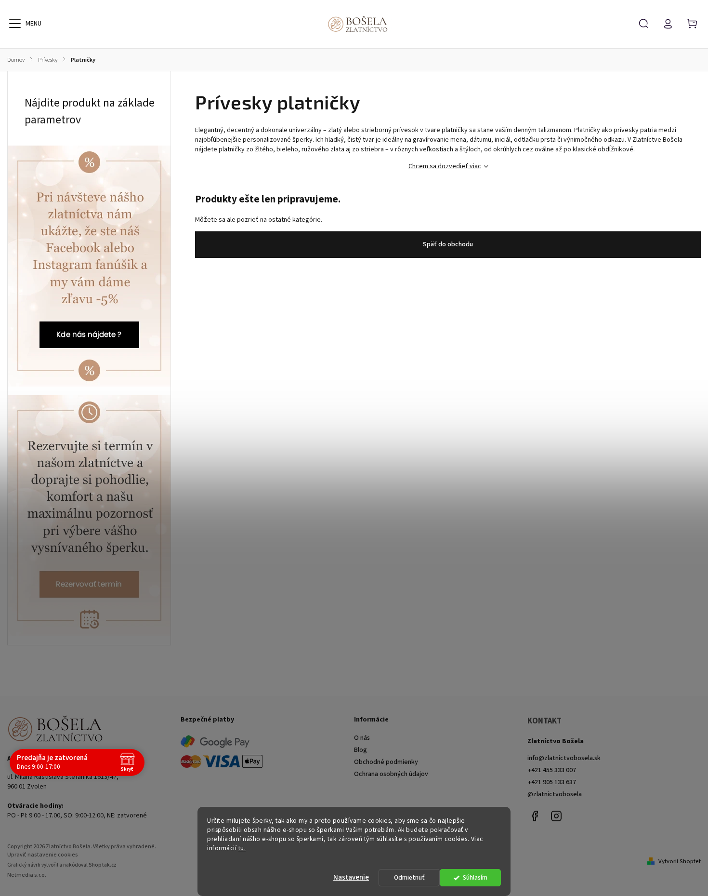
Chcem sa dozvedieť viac (444, 166)
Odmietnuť (409, 877)
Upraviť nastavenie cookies (42, 855)
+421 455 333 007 (551, 770)
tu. (242, 848)
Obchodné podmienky (386, 762)
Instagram (556, 816)
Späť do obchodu (448, 244)
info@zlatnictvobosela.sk (564, 758)
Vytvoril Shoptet (679, 861)
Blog (360, 750)
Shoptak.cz (103, 865)
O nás (362, 738)
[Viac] (15, 23)
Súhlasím (475, 877)
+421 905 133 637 (551, 782)
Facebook (534, 816)
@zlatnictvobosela (554, 794)
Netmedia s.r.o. (26, 875)
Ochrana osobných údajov (391, 774)
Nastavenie (351, 877)
